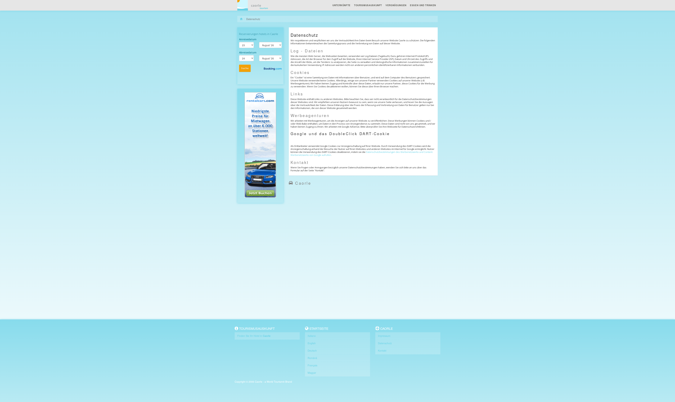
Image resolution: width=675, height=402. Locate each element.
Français (312, 365)
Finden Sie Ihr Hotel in (254, 336)
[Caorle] (254, 5)
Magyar (312, 372)
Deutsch (312, 350)
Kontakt (382, 350)
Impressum (384, 336)
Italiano (312, 336)
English (312, 343)
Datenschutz (385, 343)
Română (312, 358)
